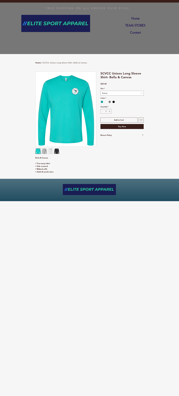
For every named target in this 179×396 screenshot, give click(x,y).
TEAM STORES (135, 25)
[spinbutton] (106, 111)
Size (102, 88)
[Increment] (109, 111)
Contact (135, 32)
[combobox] (122, 93)
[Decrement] (102, 111)
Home (135, 18)
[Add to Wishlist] (141, 120)
